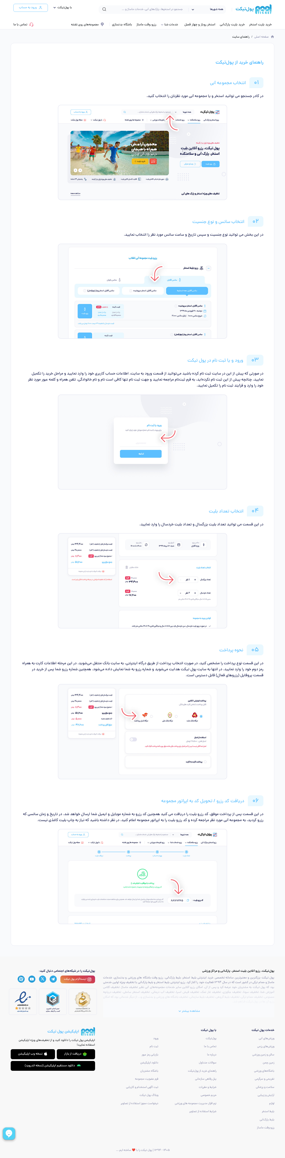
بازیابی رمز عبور (150, 1055)
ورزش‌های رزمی (265, 1047)
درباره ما (211, 1055)
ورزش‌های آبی (266, 1039)
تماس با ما (20, 24)
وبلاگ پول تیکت (149, 1095)
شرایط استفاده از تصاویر (202, 1111)
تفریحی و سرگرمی (264, 1079)
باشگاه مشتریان (149, 1071)
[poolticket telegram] (53, 979)
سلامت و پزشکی (265, 1087)
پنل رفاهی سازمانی (205, 1079)
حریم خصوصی (208, 1095)
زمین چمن (268, 1063)
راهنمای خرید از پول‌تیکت (202, 1071)
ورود (155, 1039)
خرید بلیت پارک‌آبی (232, 24)
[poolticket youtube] (31, 979)
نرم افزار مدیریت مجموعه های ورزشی (195, 1103)
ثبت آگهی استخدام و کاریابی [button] (142, 1087)
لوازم (271, 1103)
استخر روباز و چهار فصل (199, 24)
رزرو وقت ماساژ (146, 24)
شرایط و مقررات (207, 1087)
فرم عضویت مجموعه (146, 1079)
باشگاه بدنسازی (122, 24)
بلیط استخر (268, 1111)
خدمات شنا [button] (171, 24)
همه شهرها (216, 9)
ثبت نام (154, 1047)
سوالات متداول (207, 1063)
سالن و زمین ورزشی (263, 1055)
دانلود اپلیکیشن (149, 1063)
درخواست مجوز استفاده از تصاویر (139, 1103)
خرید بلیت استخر (260, 24)
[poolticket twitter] (42, 979)
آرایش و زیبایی (266, 1095)
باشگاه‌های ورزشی (264, 1071)
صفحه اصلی (261, 37)
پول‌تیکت (211, 1039)
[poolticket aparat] (21, 979)
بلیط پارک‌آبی (267, 1120)
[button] (61, 8)
